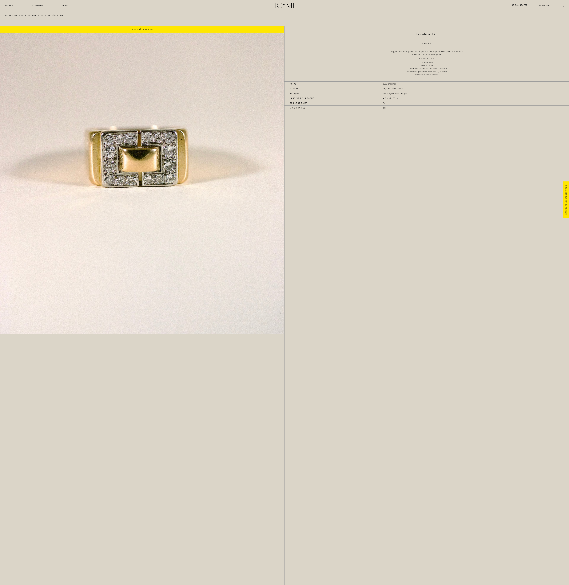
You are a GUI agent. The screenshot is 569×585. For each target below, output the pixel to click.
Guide (66, 5)
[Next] (279, 313)
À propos (37, 5)
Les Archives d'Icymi (28, 15)
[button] (563, 5)
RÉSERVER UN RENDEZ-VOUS (566, 200)
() (544, 5)
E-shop (9, 5)
